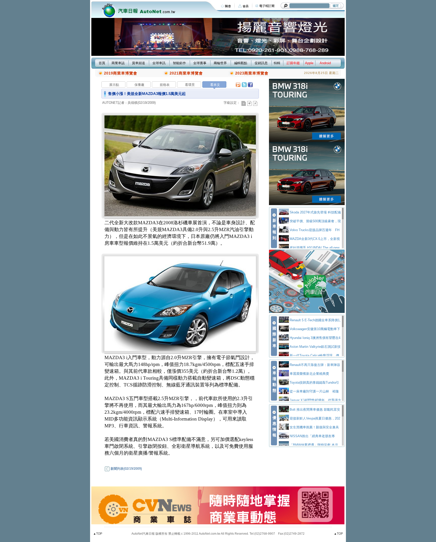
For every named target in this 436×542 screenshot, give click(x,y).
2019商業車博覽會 (120, 73)
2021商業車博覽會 (186, 73)
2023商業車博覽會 (251, 73)
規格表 (165, 85)
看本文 (215, 85)
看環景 (190, 85)
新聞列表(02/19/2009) (126, 469)
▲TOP (97, 533)
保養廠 (139, 85)
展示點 (114, 85)
